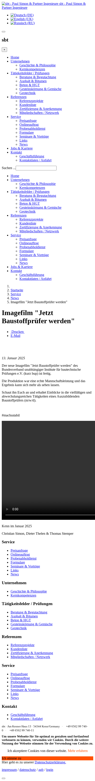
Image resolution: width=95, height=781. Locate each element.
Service (16, 117)
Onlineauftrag (29, 124)
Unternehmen (20, 61)
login (49, 770)
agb (41, 770)
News (23, 144)
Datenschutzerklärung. (50, 762)
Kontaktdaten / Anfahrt (35, 160)
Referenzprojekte (31, 101)
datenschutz (27, 770)
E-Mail (15, 336)
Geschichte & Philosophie (37, 65)
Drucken (18, 332)
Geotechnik (27, 93)
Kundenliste (27, 105)
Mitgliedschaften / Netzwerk (39, 113)
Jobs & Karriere (22, 148)
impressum (9, 770)
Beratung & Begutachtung (37, 77)
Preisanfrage (28, 120)
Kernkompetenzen (32, 69)
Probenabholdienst (32, 128)
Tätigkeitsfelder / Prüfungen (30, 73)
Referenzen (19, 97)
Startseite (17, 290)
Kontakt (16, 152)
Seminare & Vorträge (34, 136)
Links (23, 140)
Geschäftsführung (31, 156)
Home (15, 57)
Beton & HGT (29, 85)
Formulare (26, 132)
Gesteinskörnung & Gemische (40, 89)
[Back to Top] (3, 778)
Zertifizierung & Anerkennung (40, 109)
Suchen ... (9, 168)
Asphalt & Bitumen (33, 81)
